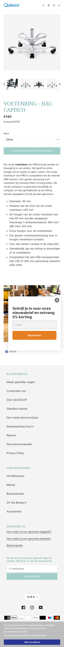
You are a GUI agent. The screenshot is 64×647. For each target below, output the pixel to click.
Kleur (6, 133)
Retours (11, 435)
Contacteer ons (16, 391)
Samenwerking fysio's (20, 426)
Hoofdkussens (15, 476)
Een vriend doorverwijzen (22, 417)
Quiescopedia (14, 545)
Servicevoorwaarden (19, 444)
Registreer (34, 335)
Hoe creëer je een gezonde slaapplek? (29, 531)
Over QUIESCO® (17, 399)
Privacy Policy (15, 453)
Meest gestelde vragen (21, 382)
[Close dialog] (56, 300)
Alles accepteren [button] (32, 642)
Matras (11, 484)
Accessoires (14, 511)
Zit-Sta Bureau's (16, 502)
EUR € (31, 597)
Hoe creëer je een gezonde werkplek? (29, 538)
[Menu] (59, 5)
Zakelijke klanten (17, 408)
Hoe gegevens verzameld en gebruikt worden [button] (25, 635)
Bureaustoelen (15, 493)
